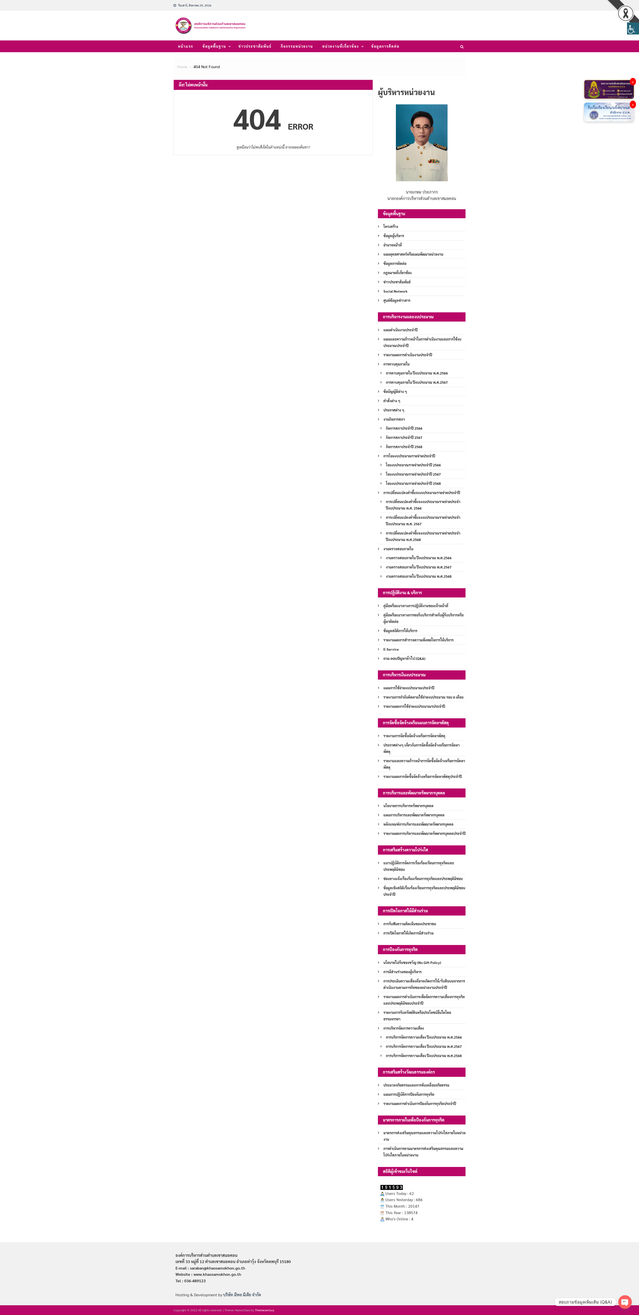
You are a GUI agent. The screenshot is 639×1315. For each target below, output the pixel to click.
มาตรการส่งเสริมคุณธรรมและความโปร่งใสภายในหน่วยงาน (424, 1135)
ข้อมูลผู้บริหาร (393, 235)
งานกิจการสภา (394, 419)
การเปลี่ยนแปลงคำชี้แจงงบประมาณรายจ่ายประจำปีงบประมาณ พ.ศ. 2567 (423, 520)
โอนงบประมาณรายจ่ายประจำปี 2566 (413, 465)
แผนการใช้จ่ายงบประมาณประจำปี (408, 688)
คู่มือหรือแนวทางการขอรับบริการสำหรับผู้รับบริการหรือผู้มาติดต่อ (423, 618)
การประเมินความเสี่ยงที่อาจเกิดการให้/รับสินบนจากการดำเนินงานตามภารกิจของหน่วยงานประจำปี (424, 984)
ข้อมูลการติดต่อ (385, 46)
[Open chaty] (625, 1302)
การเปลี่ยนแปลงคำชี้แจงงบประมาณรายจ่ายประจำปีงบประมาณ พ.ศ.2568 (423, 536)
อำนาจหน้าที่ (392, 245)
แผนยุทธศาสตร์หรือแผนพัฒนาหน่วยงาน (413, 254)
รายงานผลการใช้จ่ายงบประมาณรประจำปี (414, 706)
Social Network (395, 291)
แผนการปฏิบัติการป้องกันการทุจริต (408, 1094)
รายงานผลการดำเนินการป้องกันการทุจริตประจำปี (419, 1103)
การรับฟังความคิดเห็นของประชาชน (409, 924)
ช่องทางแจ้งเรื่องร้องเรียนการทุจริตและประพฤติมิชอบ (423, 878)
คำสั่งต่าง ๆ (391, 400)
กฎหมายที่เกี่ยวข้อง (397, 272)
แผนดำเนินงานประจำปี (400, 330)
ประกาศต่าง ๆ (393, 410)
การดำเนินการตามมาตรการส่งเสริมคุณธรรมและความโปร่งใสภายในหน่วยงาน (423, 1151)
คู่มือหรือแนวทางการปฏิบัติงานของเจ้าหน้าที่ (415, 605)
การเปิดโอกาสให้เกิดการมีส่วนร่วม (408, 933)
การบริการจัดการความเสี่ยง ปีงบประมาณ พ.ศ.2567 (424, 1046)
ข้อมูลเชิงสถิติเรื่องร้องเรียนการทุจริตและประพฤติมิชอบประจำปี (424, 891)
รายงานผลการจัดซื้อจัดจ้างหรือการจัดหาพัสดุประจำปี (422, 776)
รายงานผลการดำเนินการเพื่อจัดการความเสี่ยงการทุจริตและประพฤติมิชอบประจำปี (424, 999)
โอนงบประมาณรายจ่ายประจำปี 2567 (413, 474)
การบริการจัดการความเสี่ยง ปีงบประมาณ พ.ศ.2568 (424, 1055)
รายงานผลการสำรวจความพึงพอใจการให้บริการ (418, 640)
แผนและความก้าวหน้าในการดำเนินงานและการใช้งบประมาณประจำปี (422, 342)
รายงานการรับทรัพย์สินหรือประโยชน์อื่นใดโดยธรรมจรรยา (417, 1015)
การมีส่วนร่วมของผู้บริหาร (402, 971)
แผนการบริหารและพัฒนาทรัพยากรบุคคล (414, 815)
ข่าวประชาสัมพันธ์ (255, 46)
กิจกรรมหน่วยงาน (297, 46)
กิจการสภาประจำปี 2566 (404, 428)
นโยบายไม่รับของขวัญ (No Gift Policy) (412, 962)
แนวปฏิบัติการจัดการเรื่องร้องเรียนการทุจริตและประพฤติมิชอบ (418, 866)
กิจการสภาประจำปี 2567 (404, 437)
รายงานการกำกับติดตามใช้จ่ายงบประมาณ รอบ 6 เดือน (423, 697)
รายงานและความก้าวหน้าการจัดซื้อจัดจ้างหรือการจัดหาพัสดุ (424, 763)
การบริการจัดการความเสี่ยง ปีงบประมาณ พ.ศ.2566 (424, 1037)
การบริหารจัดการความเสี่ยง (403, 1028)
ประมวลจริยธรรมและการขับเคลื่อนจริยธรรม (416, 1085)
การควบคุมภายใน (396, 364)
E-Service (391, 649)
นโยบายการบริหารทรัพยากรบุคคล (408, 805)
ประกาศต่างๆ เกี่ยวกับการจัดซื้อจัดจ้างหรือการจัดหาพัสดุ (421, 748)
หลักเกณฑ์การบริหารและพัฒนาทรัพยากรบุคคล (418, 824)
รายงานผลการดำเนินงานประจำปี (407, 355)
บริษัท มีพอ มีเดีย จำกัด (242, 1294)
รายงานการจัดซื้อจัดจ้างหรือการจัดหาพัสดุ (414, 736)
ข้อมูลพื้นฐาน (214, 46)
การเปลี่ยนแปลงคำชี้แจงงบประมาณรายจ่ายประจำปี (421, 492)
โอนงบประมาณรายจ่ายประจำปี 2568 (413, 483)
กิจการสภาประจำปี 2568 (404, 446)
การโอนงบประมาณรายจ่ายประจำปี (409, 456)
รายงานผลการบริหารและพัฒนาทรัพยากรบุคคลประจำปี (424, 833)
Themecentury (264, 1310)
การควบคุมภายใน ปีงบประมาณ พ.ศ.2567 (417, 382)
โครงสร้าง (390, 226)
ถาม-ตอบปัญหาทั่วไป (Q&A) (404, 658)
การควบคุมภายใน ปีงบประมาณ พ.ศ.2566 (417, 373)
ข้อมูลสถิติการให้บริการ (400, 630)
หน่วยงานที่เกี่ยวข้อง (340, 46)
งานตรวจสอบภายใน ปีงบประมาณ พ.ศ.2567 (419, 567)
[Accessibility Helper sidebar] (633, 28)
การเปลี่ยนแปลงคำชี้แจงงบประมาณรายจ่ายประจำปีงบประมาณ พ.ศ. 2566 (423, 504)
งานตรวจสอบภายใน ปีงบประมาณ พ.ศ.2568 (419, 576)
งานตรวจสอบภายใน (398, 549)
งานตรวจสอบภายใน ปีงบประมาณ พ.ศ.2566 (419, 558)
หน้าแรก (185, 46)
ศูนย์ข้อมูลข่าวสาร (396, 300)
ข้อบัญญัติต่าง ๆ (395, 391)
